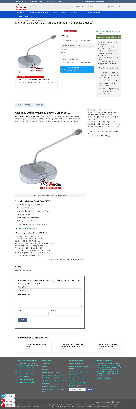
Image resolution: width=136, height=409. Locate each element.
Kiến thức (90, 7)
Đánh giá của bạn (24, 287)
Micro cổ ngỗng (60, 13)
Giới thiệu (45, 369)
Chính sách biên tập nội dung (51, 372)
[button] (114, 7)
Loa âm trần (75, 13)
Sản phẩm (20, 13)
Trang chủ (18, 20)
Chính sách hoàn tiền (75, 375)
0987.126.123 (30, 371)
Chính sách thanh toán (76, 363)
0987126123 (76, 41)
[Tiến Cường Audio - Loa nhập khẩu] (20, 7)
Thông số (28, 105)
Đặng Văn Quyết (112, 406)
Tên (20, 310)
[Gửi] (71, 7)
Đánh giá (39, 105)
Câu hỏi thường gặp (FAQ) (77, 383)
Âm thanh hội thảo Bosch (37, 20)
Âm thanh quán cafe (25, 16)
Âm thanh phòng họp (93, 13)
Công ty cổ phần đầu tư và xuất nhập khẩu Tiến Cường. (45, 405)
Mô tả (19, 105)
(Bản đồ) (31, 368)
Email (53, 310)
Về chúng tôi (79, 7)
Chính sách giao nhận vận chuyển (79, 372)
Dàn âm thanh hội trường (39, 13)
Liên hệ (44, 366)
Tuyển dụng (46, 363)
